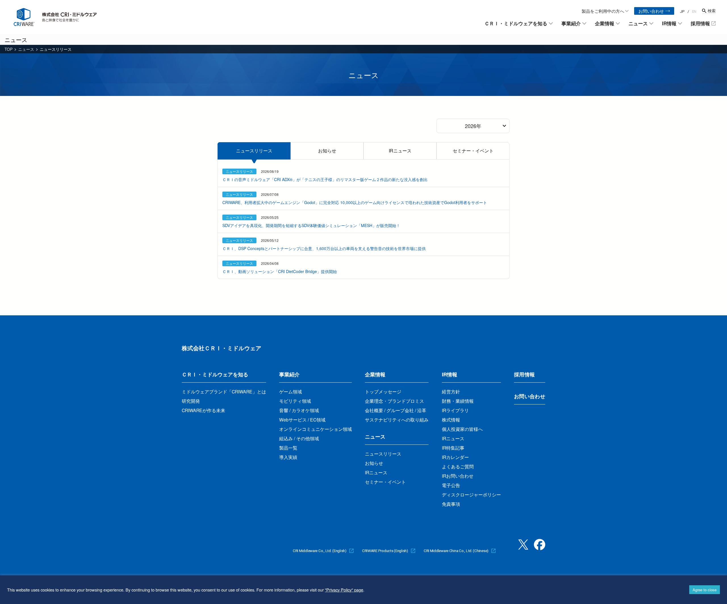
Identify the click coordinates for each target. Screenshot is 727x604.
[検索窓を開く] (709, 11)
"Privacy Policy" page (344, 590)
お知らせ (327, 150)
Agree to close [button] (704, 589)
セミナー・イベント (473, 150)
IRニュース (400, 150)
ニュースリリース (254, 150)
